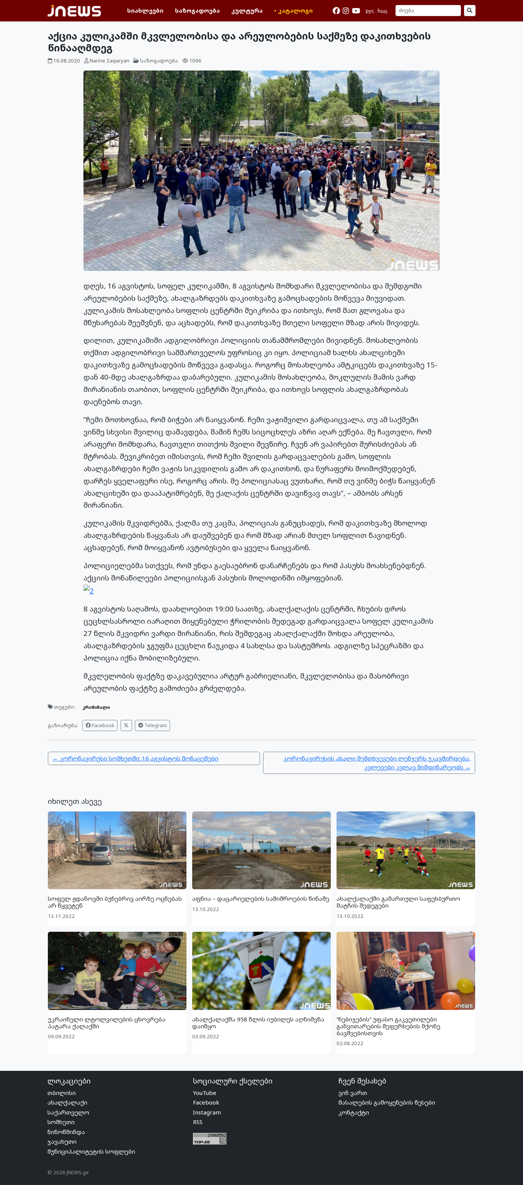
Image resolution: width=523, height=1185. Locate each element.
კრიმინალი (96, 707)
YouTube (204, 1092)
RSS (198, 1122)
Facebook (102, 725)
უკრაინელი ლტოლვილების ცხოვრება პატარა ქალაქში (106, 1022)
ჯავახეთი (62, 1141)
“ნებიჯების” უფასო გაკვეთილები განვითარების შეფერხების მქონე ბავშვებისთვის (388, 1026)
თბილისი (61, 1092)
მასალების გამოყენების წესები (386, 1102)
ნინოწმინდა (66, 1132)
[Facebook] (336, 11)
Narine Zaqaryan (109, 60)
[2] (88, 590)
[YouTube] (356, 11)
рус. (370, 10)
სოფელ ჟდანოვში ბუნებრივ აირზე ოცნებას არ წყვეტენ (115, 902)
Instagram (207, 1112)
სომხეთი (61, 1122)
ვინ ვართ (352, 1092)
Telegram (155, 725)
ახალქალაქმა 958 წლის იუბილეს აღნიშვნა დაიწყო (258, 1022)
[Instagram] (346, 11)
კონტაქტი (353, 1112)
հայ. (383, 10)
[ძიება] (470, 10)
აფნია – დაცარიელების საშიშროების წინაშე (260, 898)
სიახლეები (145, 10)
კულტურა (247, 10)
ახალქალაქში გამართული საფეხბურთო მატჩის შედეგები (398, 902)
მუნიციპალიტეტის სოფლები (91, 1151)
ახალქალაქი (67, 1102)
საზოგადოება (197, 10)
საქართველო (68, 1112)
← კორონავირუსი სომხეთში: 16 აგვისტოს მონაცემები (135, 758)
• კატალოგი (293, 10)
